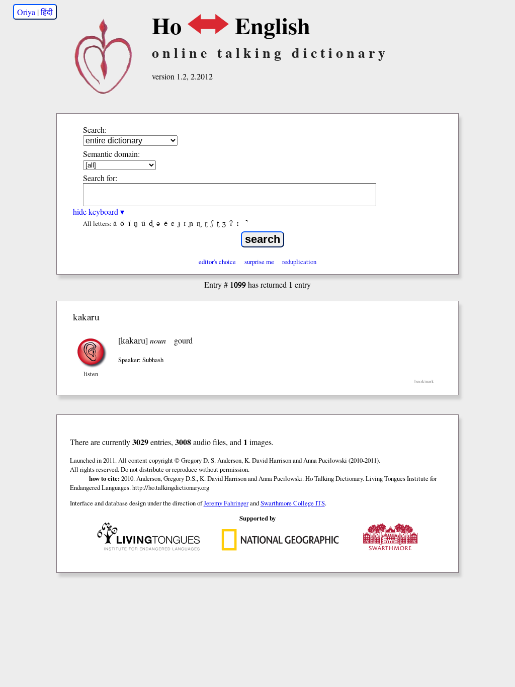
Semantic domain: (111, 153)
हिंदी (47, 12)
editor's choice (217, 261)
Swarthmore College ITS (293, 502)
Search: (95, 129)
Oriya (26, 12)
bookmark (424, 381)
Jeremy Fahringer (226, 502)
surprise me (259, 261)
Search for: (100, 178)
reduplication (299, 261)
